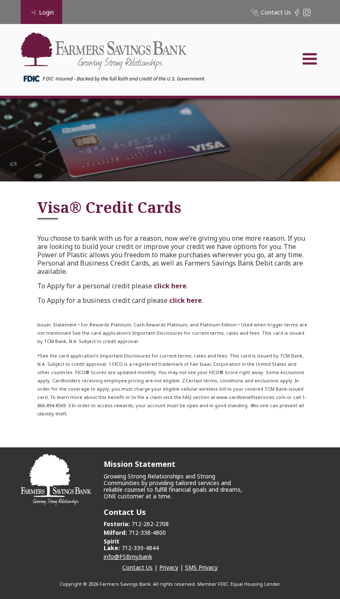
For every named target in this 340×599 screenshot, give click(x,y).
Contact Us (137, 567)
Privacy (168, 567)
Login (46, 12)
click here (170, 285)
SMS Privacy (201, 567)
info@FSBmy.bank (128, 556)
